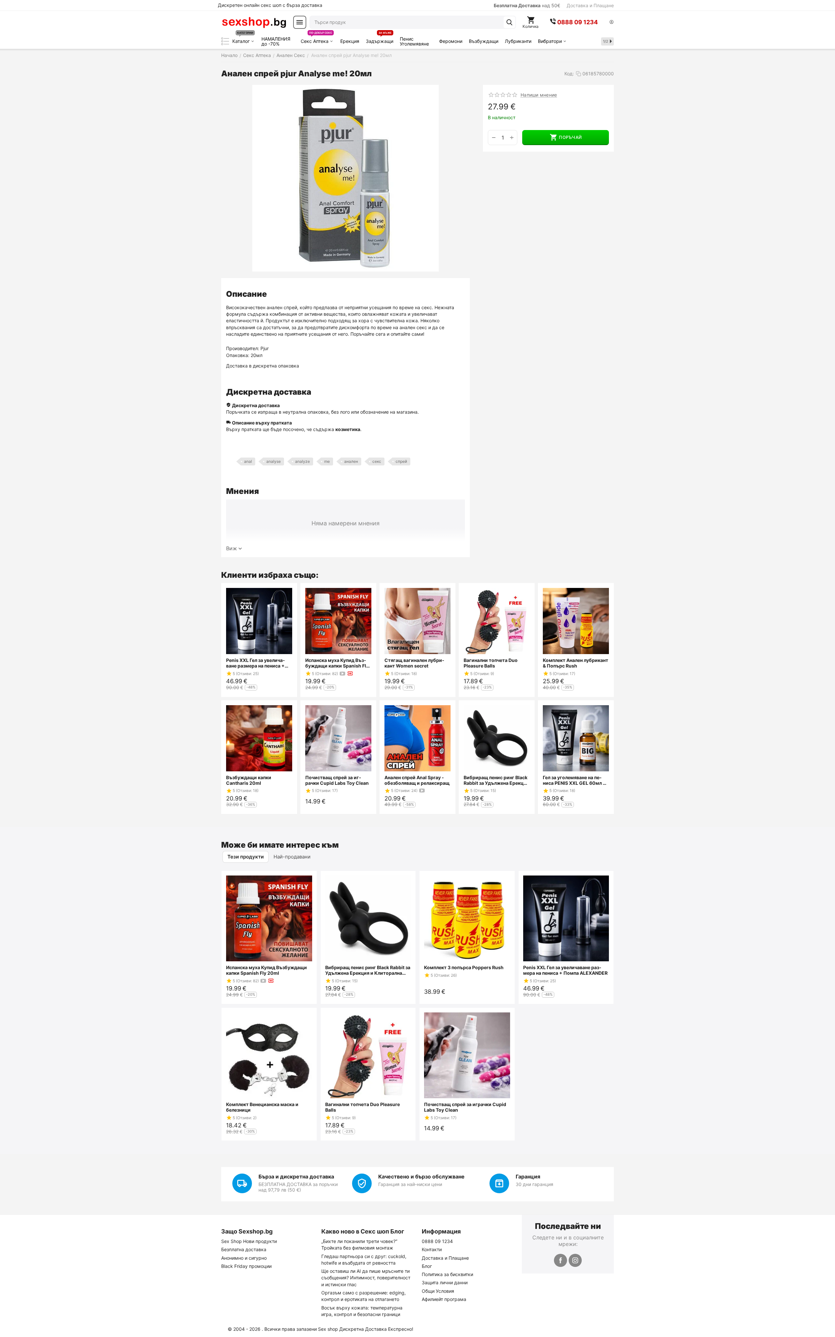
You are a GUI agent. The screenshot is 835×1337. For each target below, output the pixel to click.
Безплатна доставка (243, 1249)
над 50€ (527, 5)
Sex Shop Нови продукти (249, 1241)
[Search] (509, 22)
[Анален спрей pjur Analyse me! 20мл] (345, 178)
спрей (401, 461)
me (327, 461)
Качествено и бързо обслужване (421, 1176)
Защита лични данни (445, 1282)
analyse (273, 461)
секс (376, 461)
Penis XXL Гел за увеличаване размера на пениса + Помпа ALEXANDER (255, 662)
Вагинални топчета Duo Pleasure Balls (491, 662)
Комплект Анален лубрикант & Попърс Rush (575, 662)
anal (248, 461)
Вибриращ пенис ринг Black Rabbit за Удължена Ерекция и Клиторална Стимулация (496, 780)
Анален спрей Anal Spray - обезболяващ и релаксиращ (417, 780)
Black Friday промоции (246, 1266)
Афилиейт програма (444, 1299)
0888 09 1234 (437, 1241)
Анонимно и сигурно (244, 1258)
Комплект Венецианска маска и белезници (262, 1107)
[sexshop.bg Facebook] (560, 1260)
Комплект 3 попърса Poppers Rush (464, 967)
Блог (427, 1266)
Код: (569, 73)
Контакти (432, 1249)
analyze (302, 461)
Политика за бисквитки (447, 1274)
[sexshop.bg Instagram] (575, 1260)
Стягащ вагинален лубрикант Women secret (414, 662)
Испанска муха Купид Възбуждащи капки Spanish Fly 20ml (337, 662)
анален (351, 461)
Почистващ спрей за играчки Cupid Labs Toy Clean (337, 780)
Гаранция (528, 1176)
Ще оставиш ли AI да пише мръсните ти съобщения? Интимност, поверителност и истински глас (365, 1277)
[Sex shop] (254, 22)
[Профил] (611, 22)
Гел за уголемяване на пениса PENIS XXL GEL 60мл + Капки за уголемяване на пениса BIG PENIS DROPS (575, 780)
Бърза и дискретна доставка (296, 1176)
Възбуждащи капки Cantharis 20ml (248, 780)
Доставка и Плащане (590, 5)
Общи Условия (438, 1291)
